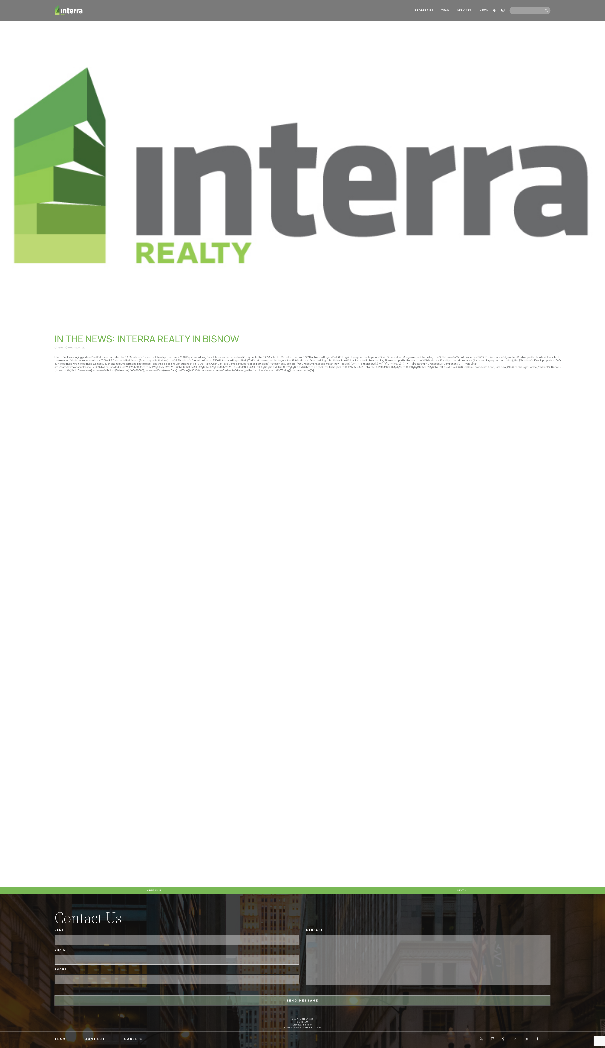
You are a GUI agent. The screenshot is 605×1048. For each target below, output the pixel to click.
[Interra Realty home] (69, 10)
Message (314, 930)
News (60, 347)
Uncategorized (77, 347)
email (502, 10)
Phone (61, 969)
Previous (155, 890)
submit (547, 10)
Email (60, 949)
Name (59, 930)
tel (494, 10)
